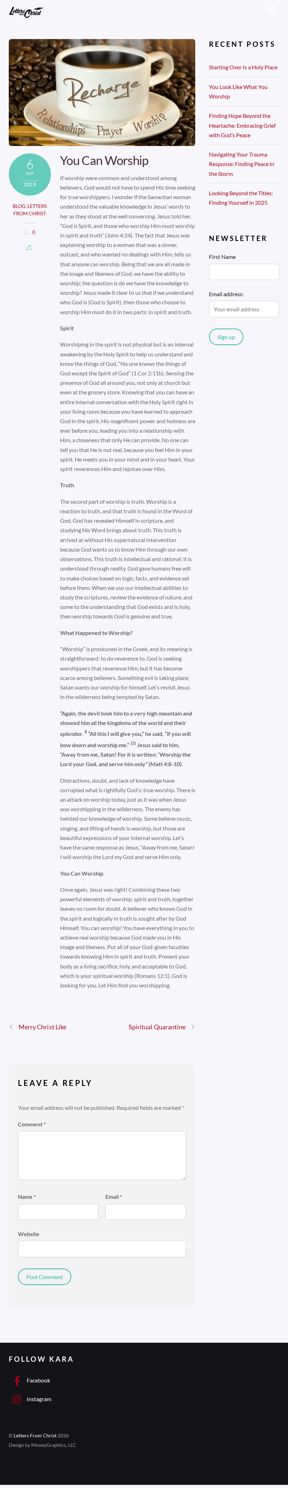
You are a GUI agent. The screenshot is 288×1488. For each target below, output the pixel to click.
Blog (19, 206)
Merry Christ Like (43, 1027)
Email (113, 1196)
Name (27, 1196)
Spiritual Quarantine (157, 1027)
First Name (222, 256)
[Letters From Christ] (26, 16)
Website (28, 1234)
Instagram (38, 1398)
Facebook (38, 1380)
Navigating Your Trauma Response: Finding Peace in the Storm (241, 164)
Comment (32, 1124)
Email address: (226, 294)
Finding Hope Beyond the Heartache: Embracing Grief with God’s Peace (242, 125)
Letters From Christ (35, 1435)
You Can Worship (104, 160)
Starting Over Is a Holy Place (243, 67)
